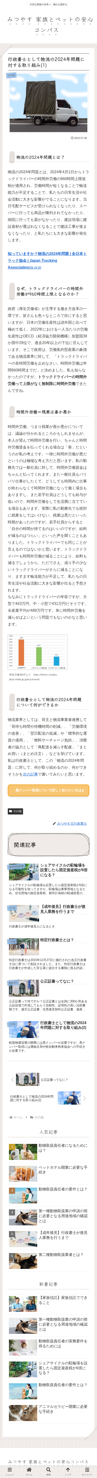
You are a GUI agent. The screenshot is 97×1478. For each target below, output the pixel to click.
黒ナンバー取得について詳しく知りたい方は (48, 790)
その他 (17, 811)
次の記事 (30, 774)
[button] (86, 967)
